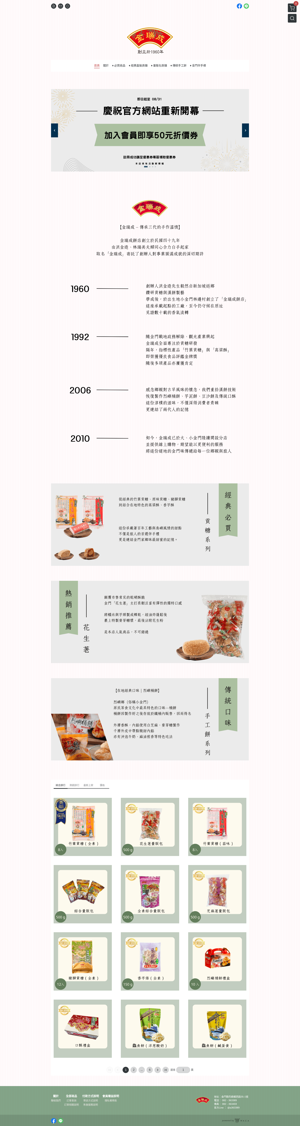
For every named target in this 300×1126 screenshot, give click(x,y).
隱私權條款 (111, 1100)
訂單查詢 (71, 1100)
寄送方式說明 (90, 1100)
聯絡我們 (56, 1100)
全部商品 (71, 1096)
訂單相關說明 (71, 1104)
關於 (56, 1096)
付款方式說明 (90, 1096)
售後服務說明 (90, 1104)
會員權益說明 (110, 1096)
